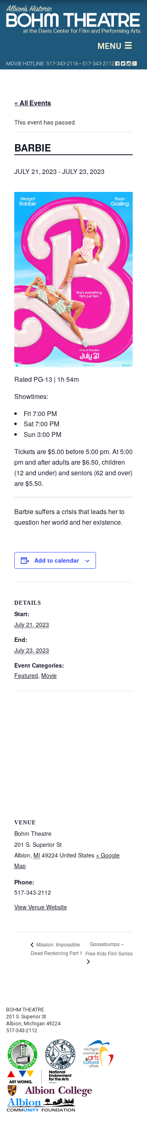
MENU (111, 46)
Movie (49, 675)
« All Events (32, 102)
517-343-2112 (98, 63)
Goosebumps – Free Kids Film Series (109, 948)
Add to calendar (56, 560)
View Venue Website (40, 907)
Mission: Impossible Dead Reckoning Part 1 (56, 949)
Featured (26, 675)
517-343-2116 (62, 63)
